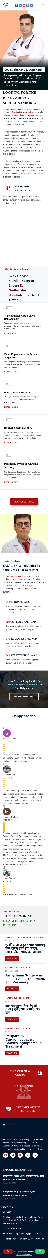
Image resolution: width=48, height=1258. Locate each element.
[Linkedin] (31, 5)
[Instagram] (27, 5)
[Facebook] (16, 5)
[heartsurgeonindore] (5, 5)
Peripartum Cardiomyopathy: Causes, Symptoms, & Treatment (23, 1041)
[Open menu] (42, 5)
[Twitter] (20, 5)
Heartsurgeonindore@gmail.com (23, 1234)
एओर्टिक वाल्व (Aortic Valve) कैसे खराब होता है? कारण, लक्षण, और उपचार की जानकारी (25, 948)
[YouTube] (24, 5)
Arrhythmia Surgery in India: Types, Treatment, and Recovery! (25, 978)
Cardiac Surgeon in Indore (31, 937)
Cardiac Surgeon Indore (23, 112)
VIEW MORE (12, 958)
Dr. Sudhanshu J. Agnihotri (14, 576)
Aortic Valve (11, 937)
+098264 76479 (14, 1229)
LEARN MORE (11, 333)
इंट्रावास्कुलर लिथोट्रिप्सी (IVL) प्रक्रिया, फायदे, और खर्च (22, 1009)
